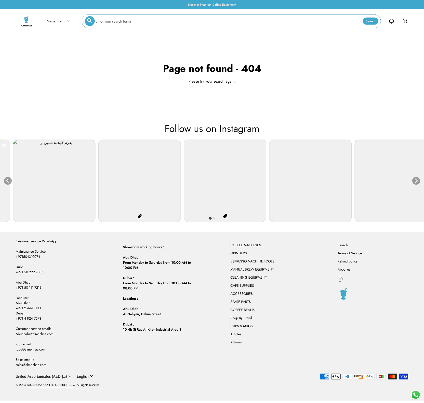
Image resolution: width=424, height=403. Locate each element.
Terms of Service (350, 253)
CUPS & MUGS (241, 326)
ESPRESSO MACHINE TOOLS (252, 261)
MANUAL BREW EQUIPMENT (252, 269)
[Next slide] (416, 181)
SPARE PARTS (240, 301)
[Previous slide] (8, 181)
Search (370, 21)
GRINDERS (238, 253)
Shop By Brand (241, 317)
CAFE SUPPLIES (242, 285)
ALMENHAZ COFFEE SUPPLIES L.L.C (51, 385)
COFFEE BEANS (242, 309)
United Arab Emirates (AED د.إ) (44, 376)
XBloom (236, 342)
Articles (235, 334)
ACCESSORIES (241, 293)
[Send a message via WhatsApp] (416, 395)
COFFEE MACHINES (245, 245)
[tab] (210, 218)
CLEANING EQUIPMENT (248, 277)
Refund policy (348, 261)
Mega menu (58, 21)
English (85, 376)
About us (344, 269)
